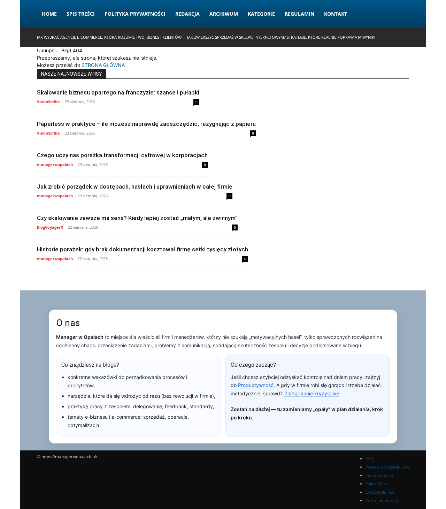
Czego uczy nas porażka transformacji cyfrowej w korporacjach (122, 155)
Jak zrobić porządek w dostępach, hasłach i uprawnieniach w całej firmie (134, 186)
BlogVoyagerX (50, 227)
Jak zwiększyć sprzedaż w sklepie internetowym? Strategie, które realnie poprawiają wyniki (281, 37)
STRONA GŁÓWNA (103, 65)
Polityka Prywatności (135, 13)
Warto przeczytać (382, 500)
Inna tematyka (379, 475)
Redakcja (187, 13)
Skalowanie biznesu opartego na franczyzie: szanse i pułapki (118, 92)
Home (49, 13)
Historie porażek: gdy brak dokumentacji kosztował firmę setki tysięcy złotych (142, 249)
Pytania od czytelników (387, 467)
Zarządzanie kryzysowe (311, 393)
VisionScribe (48, 101)
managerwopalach (55, 164)
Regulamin (299, 13)
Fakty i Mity (376, 484)
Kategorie (261, 13)
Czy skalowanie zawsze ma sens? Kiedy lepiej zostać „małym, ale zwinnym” (137, 217)
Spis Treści (81, 13)
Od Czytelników (380, 492)
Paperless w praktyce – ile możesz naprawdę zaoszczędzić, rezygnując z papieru (146, 123)
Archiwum (223, 13)
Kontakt (335, 13)
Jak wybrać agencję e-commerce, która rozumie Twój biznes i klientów (109, 37)
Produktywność (256, 385)
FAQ (370, 459)
